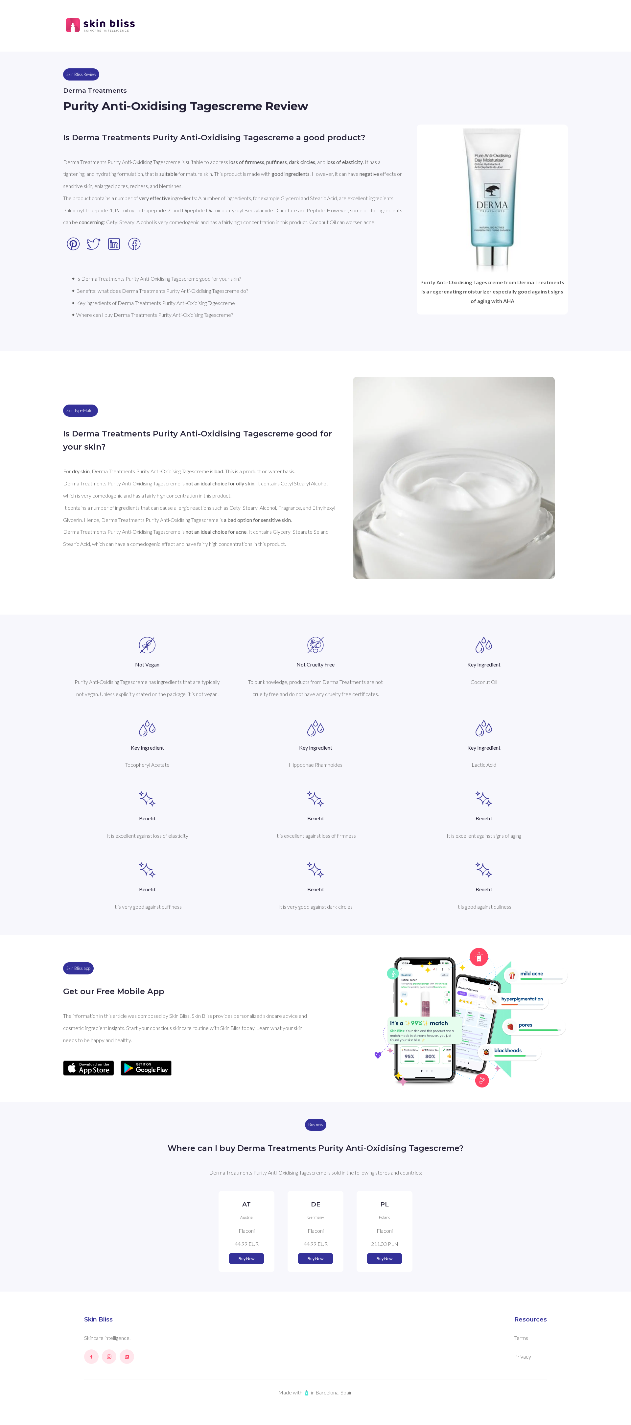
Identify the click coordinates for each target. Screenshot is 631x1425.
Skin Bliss (98, 1319)
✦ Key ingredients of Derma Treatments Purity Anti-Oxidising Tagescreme (153, 303)
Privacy (522, 1356)
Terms (521, 1338)
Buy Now (246, 1258)
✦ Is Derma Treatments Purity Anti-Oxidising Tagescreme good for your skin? (156, 278)
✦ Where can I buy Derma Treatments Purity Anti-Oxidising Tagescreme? (152, 315)
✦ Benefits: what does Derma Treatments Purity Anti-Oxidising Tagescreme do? (159, 291)
